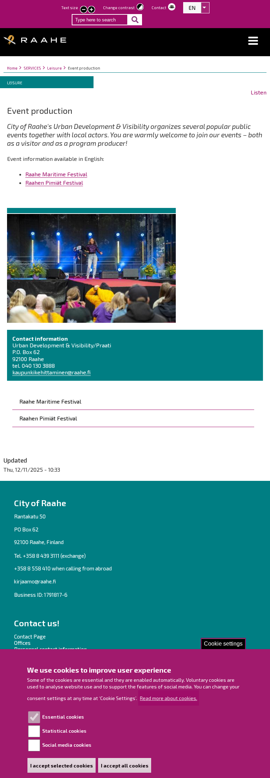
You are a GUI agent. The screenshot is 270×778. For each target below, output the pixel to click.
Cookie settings (223, 644)
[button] (253, 41)
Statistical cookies (64, 731)
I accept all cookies (124, 766)
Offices (22, 643)
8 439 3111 (47, 556)
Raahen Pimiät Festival (48, 418)
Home (12, 68)
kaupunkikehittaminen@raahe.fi (51, 372)
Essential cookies (63, 717)
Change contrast (119, 7)
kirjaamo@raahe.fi (35, 581)
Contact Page (30, 636)
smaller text (84, 10)
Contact (159, 7)
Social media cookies (66, 745)
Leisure (54, 68)
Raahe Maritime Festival (50, 401)
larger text (91, 10)
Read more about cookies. (168, 698)
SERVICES (32, 68)
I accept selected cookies (61, 766)
